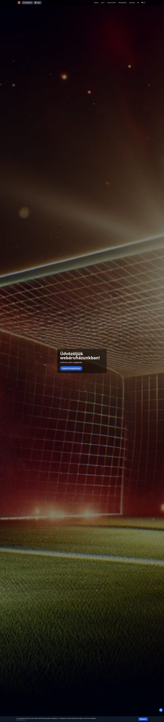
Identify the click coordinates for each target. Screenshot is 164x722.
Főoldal (96, 2)
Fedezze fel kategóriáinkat (71, 368)
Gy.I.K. (103, 2)
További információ (20, 720)
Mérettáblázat (122, 2)
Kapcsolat (132, 2)
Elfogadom (143, 719)
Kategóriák (28, 2)
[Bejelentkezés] (138, 2)
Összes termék (111, 2)
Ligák (38, 2)
